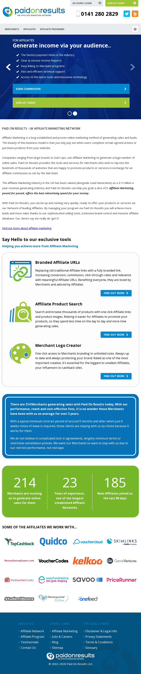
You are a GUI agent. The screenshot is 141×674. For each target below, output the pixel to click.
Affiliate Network (32, 631)
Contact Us (28, 648)
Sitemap (57, 648)
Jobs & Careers (62, 637)
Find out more (114, 293)
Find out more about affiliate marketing (26, 228)
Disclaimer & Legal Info (101, 631)
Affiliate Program (32, 637)
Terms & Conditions (99, 642)
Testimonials (30, 642)
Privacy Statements (98, 637)
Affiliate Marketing (65, 631)
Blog (55, 642)
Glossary (91, 648)
